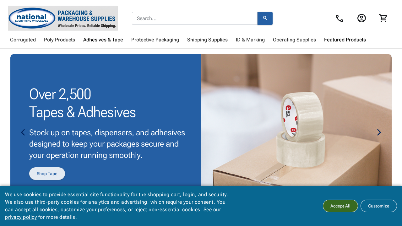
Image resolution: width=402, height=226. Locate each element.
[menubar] (201, 40)
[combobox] (194, 18)
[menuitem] (23, 40)
